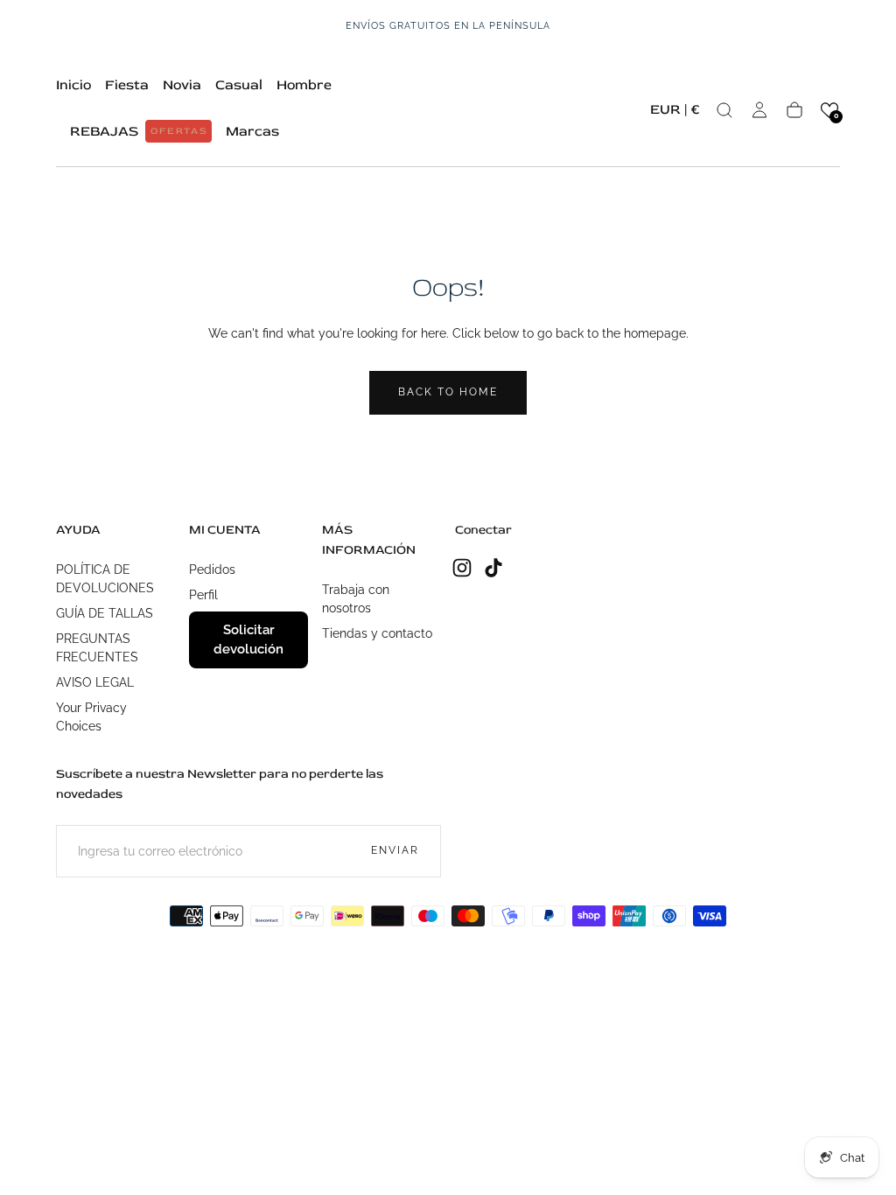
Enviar (395, 850)
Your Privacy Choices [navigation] (91, 717)
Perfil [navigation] (203, 595)
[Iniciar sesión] (759, 110)
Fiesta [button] (127, 85)
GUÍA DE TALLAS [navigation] (104, 613)
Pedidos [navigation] (212, 570)
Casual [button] (238, 85)
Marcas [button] (252, 131)
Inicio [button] (73, 85)
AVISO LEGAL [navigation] (95, 682)
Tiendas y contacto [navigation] (377, 633)
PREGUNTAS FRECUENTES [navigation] (97, 648)
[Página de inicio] (448, 109)
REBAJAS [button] (139, 131)
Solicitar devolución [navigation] (249, 640)
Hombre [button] (304, 85)
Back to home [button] (448, 392)
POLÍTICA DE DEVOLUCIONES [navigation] (105, 579)
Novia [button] (182, 85)
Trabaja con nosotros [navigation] (355, 599)
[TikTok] (493, 568)
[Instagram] (462, 568)
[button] (675, 112)
